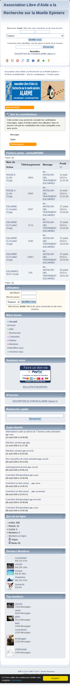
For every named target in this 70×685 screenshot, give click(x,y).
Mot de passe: (13, 297)
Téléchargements (30, 164)
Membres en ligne (17, 536)
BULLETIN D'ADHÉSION (35, 387)
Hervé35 (29, 451)
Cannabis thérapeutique (17, 475)
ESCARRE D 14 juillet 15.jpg (11, 209)
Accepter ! (55, 678)
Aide (11, 329)
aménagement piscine (16, 467)
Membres (13, 344)
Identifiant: (15, 293)
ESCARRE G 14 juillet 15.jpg (11, 241)
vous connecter (38, 28)
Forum (12, 325)
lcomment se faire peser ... (18, 483)
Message (47, 164)
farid (17, 623)
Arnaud (18, 571)
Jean (11, 434)
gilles (28, 443)
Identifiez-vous (16, 348)
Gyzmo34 (19, 584)
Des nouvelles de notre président (22, 459)
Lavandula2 (40, 491)
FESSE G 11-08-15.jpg (10, 193)
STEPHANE (21, 649)
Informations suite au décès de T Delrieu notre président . (33, 431)
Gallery (12, 340)
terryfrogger (20, 639)
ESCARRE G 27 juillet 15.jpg (11, 257)
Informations (16, 680)
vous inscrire (56, 28)
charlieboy (20, 577)
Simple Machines (48, 671)
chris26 (45, 459)
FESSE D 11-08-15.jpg (10, 178)
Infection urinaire (14, 442)
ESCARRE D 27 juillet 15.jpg (11, 225)
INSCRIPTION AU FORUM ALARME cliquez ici (35, 54)
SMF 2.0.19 (23, 671)
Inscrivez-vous (16, 352)
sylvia (35, 475)
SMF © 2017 (34, 671)
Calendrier (14, 337)
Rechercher (15, 333)
